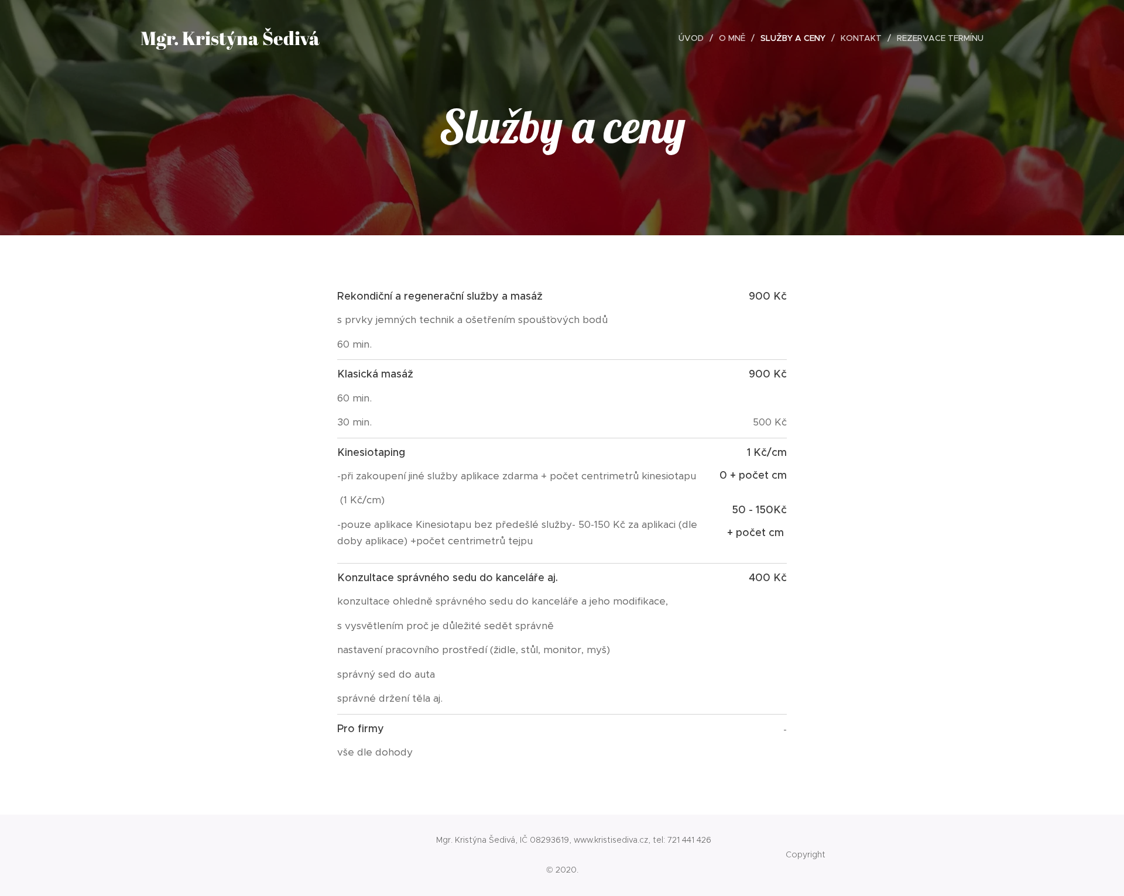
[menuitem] (694, 38)
